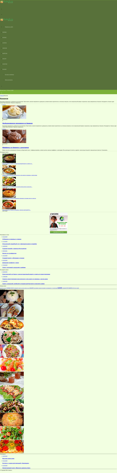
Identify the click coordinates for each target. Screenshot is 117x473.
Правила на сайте (9, 26)
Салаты (4, 42)
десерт (12, 287)
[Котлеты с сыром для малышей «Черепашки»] (12, 398)
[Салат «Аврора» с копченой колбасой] (12, 425)
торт (73, 287)
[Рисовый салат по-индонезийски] (12, 316)
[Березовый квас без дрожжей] (12, 384)
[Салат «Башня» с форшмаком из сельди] (12, 302)
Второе (4, 37)
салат (60, 288)
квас (26, 287)
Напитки (4, 64)
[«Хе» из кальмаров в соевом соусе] (12, 343)
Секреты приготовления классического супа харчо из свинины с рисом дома (19, 175)
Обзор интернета (9, 79)
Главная (2, 95)
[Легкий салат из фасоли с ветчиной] (12, 412)
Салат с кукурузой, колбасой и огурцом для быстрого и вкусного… (17, 186)
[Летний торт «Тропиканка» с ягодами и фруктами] (12, 453)
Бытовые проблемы (9, 74)
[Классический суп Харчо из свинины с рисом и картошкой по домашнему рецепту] (9, 208)
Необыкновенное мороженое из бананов (17, 123)
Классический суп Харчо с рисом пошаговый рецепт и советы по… (17, 163)
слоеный (64, 287)
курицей (31, 288)
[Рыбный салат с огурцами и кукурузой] (12, 357)
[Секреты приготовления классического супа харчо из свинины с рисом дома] (9, 174)
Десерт (4, 58)
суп (67, 288)
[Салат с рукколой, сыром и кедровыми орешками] (12, 439)
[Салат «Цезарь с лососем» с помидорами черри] (12, 371)
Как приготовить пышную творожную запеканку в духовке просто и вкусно (19, 198)
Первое (4, 32)
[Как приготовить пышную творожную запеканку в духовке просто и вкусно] (9, 197)
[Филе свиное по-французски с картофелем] (12, 330)
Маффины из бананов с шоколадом (15, 147)
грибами (8, 287)
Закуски (4, 48)
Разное (4, 69)
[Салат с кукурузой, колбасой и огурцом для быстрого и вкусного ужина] (9, 185)
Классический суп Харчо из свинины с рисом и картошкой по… (16, 209)
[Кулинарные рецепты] (6, 2)
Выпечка (4, 53)
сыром (70, 288)
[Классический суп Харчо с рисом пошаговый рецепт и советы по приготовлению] (9, 162)
